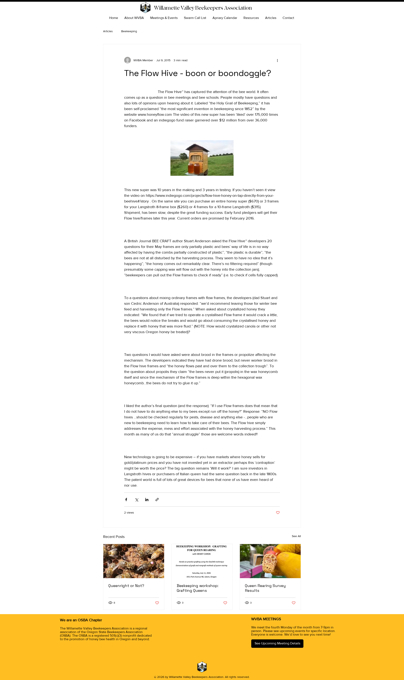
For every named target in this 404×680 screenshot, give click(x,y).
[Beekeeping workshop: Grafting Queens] (202, 561)
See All (296, 536)
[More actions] (277, 60)
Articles (108, 31)
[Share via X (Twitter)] (136, 500)
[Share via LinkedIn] (147, 500)
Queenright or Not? (126, 585)
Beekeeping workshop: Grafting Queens (197, 588)
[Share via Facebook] (126, 500)
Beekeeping (129, 31)
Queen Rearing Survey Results (265, 588)
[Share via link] (157, 500)
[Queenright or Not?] (133, 561)
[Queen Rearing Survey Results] (270, 561)
